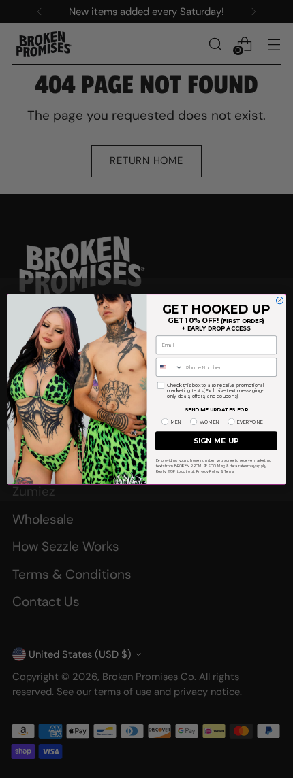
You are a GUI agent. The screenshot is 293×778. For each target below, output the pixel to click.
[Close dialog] (279, 300)
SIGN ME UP (216, 440)
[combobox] (169, 367)
